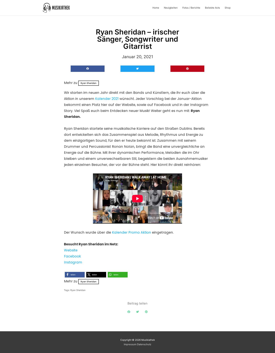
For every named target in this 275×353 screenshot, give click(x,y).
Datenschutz (144, 344)
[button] (88, 69)
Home (155, 7)
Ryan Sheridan (88, 83)
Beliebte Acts (212, 7)
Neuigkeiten (171, 7)
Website (71, 250)
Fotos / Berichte (191, 7)
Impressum (130, 344)
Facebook (72, 256)
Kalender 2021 (107, 98)
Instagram (73, 262)
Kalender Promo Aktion (131, 232)
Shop (228, 7)
